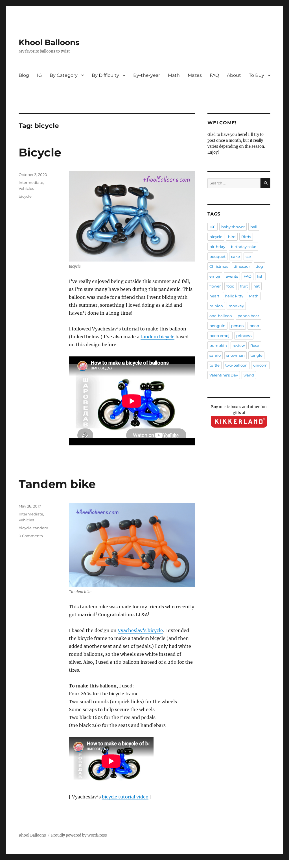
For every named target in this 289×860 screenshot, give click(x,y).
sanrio (215, 355)
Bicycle (40, 152)
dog (259, 266)
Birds (246, 236)
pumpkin (218, 345)
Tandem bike (57, 484)
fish (260, 276)
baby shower (233, 227)
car (248, 256)
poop (254, 325)
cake (235, 256)
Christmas (218, 266)
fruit (244, 286)
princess (243, 335)
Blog (24, 75)
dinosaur (242, 266)
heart (214, 296)
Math (174, 75)
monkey (236, 306)
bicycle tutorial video (125, 797)
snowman (235, 355)
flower (215, 286)
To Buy (256, 75)
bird (232, 236)
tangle (256, 355)
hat (256, 286)
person (237, 325)
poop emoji (220, 335)
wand (249, 375)
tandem (40, 528)
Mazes (195, 75)
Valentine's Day (223, 375)
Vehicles (26, 188)
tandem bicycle (157, 336)
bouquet (217, 256)
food (230, 286)
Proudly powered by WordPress (79, 835)
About (234, 75)
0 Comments (31, 536)
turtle (214, 365)
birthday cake (243, 246)
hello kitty (234, 296)
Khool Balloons (49, 42)
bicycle (25, 196)
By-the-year (146, 75)
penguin (217, 325)
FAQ (214, 75)
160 (212, 227)
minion (216, 306)
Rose (254, 345)
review (239, 345)
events (232, 276)
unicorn (260, 365)
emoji (214, 276)
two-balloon (236, 365)
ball (253, 227)
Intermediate (31, 182)
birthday (217, 246)
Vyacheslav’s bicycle (140, 630)
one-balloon (220, 315)
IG (39, 75)
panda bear (248, 315)
